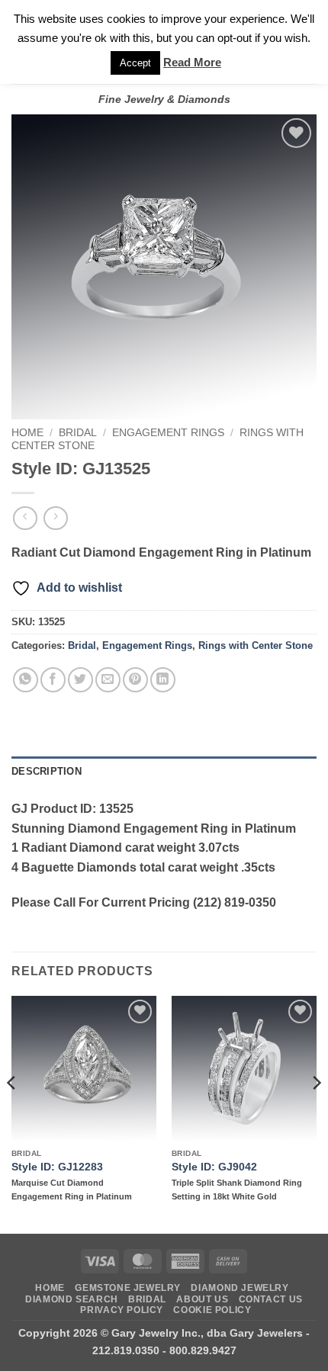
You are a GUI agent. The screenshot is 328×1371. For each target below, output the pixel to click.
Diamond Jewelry (239, 1288)
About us (202, 1299)
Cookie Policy (212, 1310)
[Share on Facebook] (53, 679)
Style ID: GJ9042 (214, 1167)
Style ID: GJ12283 (57, 1167)
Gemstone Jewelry (128, 1288)
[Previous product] (55, 518)
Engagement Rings (168, 432)
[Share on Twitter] (80, 679)
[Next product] (25, 518)
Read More (192, 62)
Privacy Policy (121, 1310)
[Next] (316, 1113)
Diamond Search (71, 1299)
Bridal (78, 432)
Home (27, 432)
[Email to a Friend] (108, 679)
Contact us (271, 1299)
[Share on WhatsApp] (25, 679)
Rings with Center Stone (255, 645)
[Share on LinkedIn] (162, 679)
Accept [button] (135, 63)
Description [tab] (46, 771)
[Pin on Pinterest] (135, 679)
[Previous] (12, 1113)
